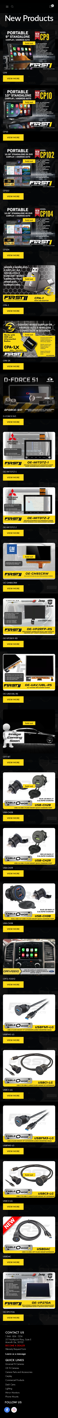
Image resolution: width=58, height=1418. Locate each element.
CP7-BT (6, 756)
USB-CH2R (8, 868)
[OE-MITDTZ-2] (29, 505)
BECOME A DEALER (15, 1345)
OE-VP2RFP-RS (10, 638)
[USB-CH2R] (29, 846)
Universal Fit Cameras (14, 1364)
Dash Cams (10, 1384)
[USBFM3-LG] (29, 1123)
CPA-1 (6, 305)
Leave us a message (15, 1353)
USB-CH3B (8, 923)
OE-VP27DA (9, 1312)
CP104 (6, 249)
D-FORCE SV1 (9, 416)
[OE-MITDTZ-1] (29, 450)
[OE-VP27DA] (29, 1290)
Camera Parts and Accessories (18, 1372)
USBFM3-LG (8, 1145)
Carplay (8, 1376)
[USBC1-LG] (29, 1068)
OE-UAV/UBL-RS (10, 694)
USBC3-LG (8, 1201)
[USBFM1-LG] (29, 1012)
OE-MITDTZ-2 (10, 527)
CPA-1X (6, 360)
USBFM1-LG (8, 1034)
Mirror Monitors (12, 1392)
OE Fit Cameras (12, 1368)
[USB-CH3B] (29, 901)
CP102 (6, 190)
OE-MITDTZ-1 (10, 471)
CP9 (5, 73)
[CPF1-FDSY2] (29, 957)
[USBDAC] (29, 1235)
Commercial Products (14, 1380)
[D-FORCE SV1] (29, 394)
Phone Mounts (11, 1396)
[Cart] (50, 6)
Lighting (8, 1388)
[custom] (7, 1410)
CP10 (5, 131)
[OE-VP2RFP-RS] (29, 616)
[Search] (12, 6)
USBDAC (7, 1256)
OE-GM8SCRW (10, 582)
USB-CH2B (8, 812)
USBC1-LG (8, 1090)
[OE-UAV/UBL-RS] (29, 672)
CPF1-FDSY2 (9, 979)
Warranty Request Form (15, 1349)
